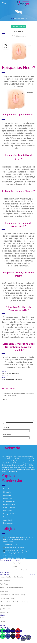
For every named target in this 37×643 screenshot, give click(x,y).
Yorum (5, 399)
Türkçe (2, 618)
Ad (4, 423)
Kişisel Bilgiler (17, 563)
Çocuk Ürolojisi (5, 609)
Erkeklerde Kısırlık (5, 605)
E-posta (6, 428)
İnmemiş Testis (5, 613)
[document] (18, 632)
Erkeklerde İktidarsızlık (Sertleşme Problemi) (14, 602)
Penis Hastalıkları (19, 18)
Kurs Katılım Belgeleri (20, 570)
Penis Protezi (4, 584)
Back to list (5, 375)
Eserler (15, 566)
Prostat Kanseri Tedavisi (7, 598)
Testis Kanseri (4, 591)
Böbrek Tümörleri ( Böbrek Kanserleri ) (12, 588)
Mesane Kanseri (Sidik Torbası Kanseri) (12, 595)
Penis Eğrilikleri (5, 581)
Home (12, 18)
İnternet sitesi (7, 435)
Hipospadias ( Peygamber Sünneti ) (11, 577)
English (2, 621)
